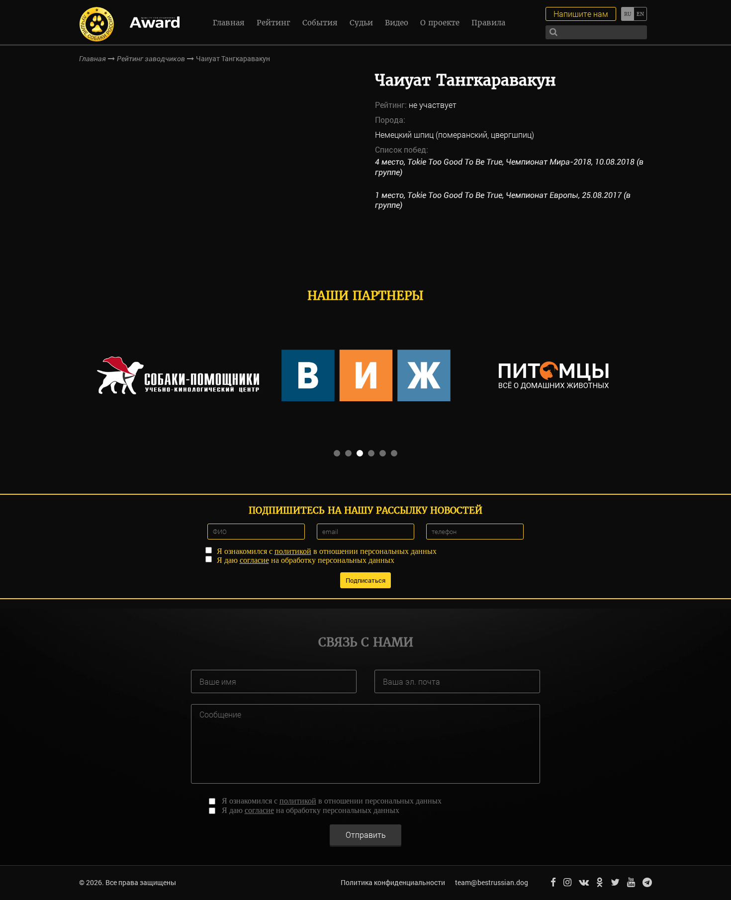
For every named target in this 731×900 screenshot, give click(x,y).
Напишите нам (580, 13)
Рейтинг (273, 22)
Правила (488, 22)
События (320, 22)
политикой (292, 551)
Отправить (366, 834)
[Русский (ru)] (627, 14)
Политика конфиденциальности (393, 882)
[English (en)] (640, 14)
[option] (178, 375)
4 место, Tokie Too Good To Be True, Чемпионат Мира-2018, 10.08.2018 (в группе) (509, 167)
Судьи (361, 22)
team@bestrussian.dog (491, 882)
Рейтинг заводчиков (151, 59)
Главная (229, 22)
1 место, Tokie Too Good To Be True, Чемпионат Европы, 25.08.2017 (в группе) (503, 200)
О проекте (439, 22)
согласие (254, 560)
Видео (396, 22)
